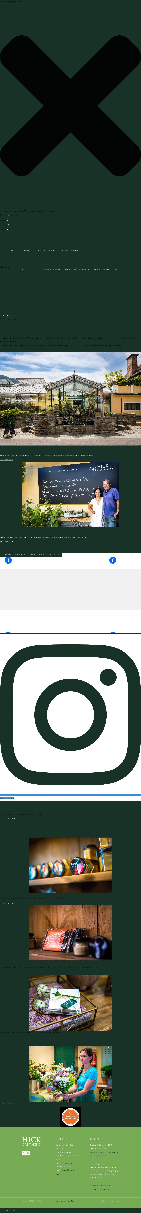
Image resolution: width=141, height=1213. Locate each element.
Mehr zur (3, 541)
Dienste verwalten (11, 237)
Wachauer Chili (84, 269)
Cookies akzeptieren (10, 250)
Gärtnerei (47, 269)
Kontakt (115, 269)
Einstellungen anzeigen (46, 250)
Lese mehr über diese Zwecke (15, 244)
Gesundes (97, 269)
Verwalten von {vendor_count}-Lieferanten (20, 240)
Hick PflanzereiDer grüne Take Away (11, 532)
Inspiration (106, 269)
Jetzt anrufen (3, 1106)
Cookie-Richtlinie (11, 254)
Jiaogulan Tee (8, 973)
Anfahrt (58, 1174)
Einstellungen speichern (69, 250)
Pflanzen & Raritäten (70, 269)
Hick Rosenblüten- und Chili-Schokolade (24, 964)
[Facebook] (24, 1153)
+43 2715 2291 (67, 1163)
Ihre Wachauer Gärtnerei (8, 450)
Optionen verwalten (12, 234)
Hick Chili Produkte (11, 895)
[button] (70, 106)
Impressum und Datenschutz (15, 257)
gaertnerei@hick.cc (67, 1170)
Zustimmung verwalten (11, 1210)
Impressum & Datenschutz (65, 1201)
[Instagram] (28, 1153)
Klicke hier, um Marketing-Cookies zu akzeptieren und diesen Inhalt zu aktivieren (31, 555)
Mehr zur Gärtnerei (6, 459)
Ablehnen (27, 250)
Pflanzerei (56, 269)
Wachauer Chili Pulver (77, 345)
